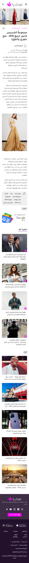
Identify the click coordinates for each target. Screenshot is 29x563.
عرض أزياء (18, 194)
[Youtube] (11, 509)
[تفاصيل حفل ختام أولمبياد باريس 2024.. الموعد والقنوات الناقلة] (14, 473)
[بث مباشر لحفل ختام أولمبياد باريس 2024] (14, 446)
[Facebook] (18, 509)
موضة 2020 (8, 200)
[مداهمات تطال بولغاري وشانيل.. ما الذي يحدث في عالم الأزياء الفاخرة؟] (14, 328)
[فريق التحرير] (25, 46)
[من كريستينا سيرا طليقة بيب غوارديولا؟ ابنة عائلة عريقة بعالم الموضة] (14, 243)
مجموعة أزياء (17, 196)
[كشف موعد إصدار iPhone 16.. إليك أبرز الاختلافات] (14, 419)
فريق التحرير (18, 46)
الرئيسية (24, 28)
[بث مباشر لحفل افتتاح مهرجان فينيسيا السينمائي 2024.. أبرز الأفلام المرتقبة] (14, 392)
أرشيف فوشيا (16, 28)
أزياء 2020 (18, 202)
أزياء (11, 194)
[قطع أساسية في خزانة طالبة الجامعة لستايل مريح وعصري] (14, 273)
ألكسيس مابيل (8, 202)
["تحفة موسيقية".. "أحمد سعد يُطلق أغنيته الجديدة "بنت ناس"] (14, 365)
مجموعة (8, 196)
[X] (22, 509)
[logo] (14, 4)
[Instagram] (14, 509)
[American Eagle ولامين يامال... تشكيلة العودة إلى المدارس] (14, 300)
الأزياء (6, 194)
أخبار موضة (17, 200)
